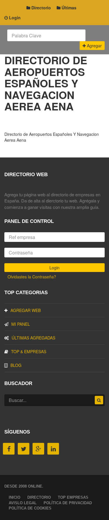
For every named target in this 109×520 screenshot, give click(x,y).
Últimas (68, 8)
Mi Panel (20, 324)
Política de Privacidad (68, 503)
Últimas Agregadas (33, 338)
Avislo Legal (23, 503)
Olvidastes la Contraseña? (32, 277)
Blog (16, 365)
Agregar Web (25, 310)
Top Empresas (73, 497)
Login (14, 17)
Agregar (94, 45)
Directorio (40, 8)
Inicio (14, 497)
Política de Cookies (30, 508)
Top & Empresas (28, 351)
